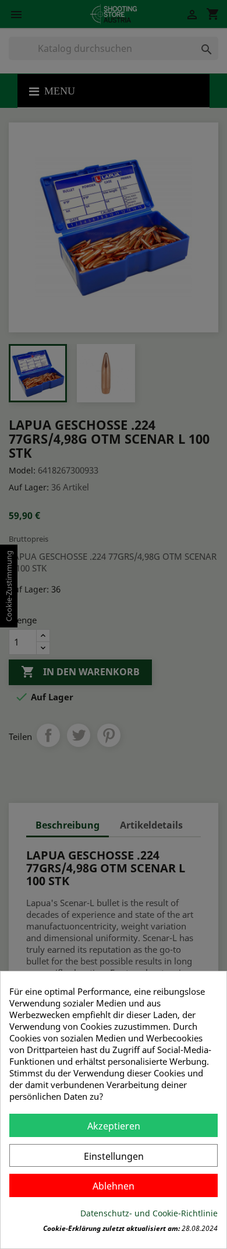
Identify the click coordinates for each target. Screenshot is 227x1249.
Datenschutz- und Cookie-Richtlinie (149, 1213)
